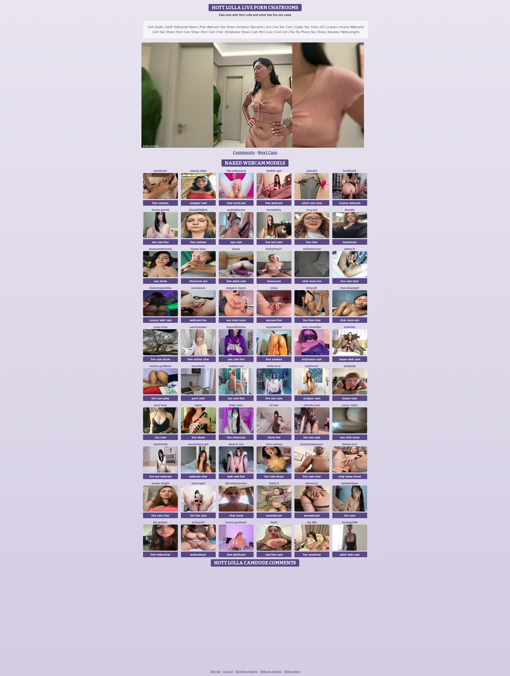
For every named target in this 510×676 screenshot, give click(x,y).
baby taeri (236, 405)
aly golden (160, 522)
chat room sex (236, 203)
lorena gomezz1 (236, 522)
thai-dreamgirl (349, 288)
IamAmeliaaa (349, 483)
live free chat (312, 320)
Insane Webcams (351, 27)
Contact (228, 671)
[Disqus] (255, 618)
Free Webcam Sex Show (217, 27)
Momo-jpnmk (160, 210)
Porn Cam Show (187, 32)
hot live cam (198, 515)
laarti (274, 522)
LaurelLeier (198, 366)
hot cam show (273, 476)
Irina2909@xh (198, 210)
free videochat (160, 554)
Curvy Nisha (350, 405)
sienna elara (198, 171)
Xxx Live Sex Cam (279, 27)
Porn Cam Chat (212, 32)
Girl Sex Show (164, 32)
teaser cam (349, 398)
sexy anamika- (312, 327)
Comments (244, 152)
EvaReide (349, 327)
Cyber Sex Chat (306, 27)
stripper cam (198, 203)
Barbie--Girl (274, 171)
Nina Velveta (274, 444)
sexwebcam (274, 515)
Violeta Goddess (160, 366)
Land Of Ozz (236, 444)
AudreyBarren (236, 210)
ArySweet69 (274, 327)
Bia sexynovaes (236, 483)
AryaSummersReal (160, 249)
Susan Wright (160, 483)
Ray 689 (312, 522)
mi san (274, 405)
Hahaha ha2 (312, 405)
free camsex (160, 203)
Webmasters (292, 671)
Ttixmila (350, 210)
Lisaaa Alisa (198, 249)
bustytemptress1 (311, 444)
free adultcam (236, 554)
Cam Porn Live (262, 32)
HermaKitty (274, 210)
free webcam (273, 203)
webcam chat (198, 476)
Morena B (311, 483)
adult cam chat (312, 203)
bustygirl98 (349, 522)
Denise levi (349, 444)
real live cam (274, 554)
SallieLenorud (312, 249)
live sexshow (312, 554)
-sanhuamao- (198, 327)
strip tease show (349, 476)
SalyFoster (312, 366)
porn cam (198, 398)
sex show (160, 281)
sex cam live (160, 242)
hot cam (160, 437)
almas (236, 249)
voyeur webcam (349, 203)
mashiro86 (160, 444)
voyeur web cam (160, 320)
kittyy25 (311, 288)
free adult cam (236, 281)
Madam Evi (236, 366)
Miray (274, 288)
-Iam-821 (312, 171)
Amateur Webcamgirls (344, 32)
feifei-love (274, 366)
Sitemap (215, 671)
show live (274, 437)
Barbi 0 (274, 483)
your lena (160, 405)
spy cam (236, 242)
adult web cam (350, 554)
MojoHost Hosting (246, 671)
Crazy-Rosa (160, 327)
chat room (236, 515)
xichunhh (198, 522)
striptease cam (312, 359)
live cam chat (350, 281)
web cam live (236, 476)
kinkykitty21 (274, 249)
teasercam (350, 242)
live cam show (160, 359)
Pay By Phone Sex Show (307, 32)
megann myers (236, 288)
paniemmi (160, 171)
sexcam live (274, 320)
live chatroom (236, 437)
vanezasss (198, 288)
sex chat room (236, 320)
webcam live (198, 320)
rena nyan (198, 483)
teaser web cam (349, 359)
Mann (198, 405)
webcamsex (198, 554)
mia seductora (236, 171)
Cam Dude (155, 27)
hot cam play (160, 398)
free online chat (198, 359)
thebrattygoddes (160, 288)
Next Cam (267, 152)
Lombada (350, 366)
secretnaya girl (198, 444)
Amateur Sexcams (250, 27)
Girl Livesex (328, 27)
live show (198, 437)
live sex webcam (160, 476)
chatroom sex (198, 281)
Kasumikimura (236, 327)
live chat (312, 242)
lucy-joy (311, 210)
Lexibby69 (349, 171)
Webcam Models (270, 671)
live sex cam (274, 242)
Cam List (281, 32)
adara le (349, 249)
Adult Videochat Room (181, 27)
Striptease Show (237, 32)
